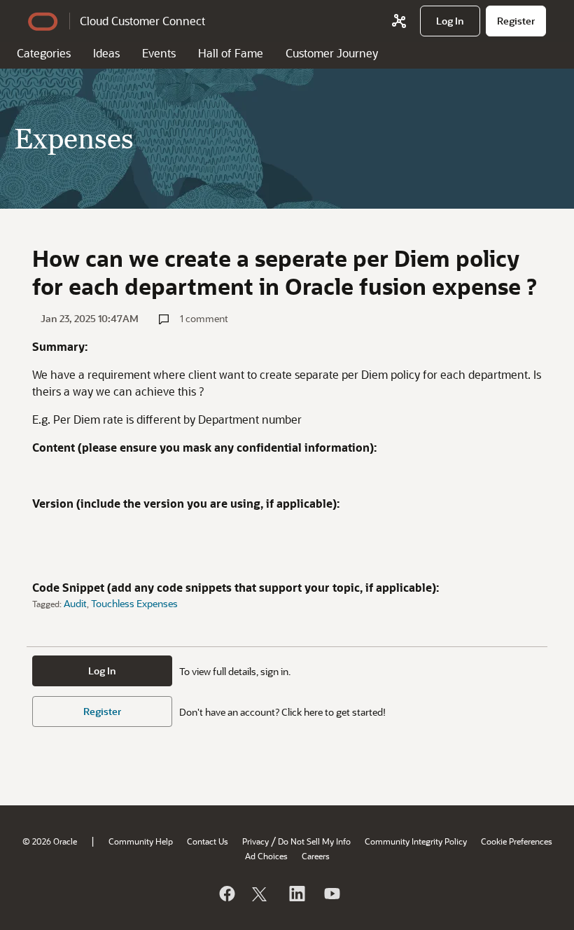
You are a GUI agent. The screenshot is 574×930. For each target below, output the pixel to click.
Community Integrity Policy (416, 841)
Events (159, 53)
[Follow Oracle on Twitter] (261, 893)
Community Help (140, 841)
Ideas (106, 53)
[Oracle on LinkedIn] (296, 893)
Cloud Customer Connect (142, 20)
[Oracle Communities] (399, 21)
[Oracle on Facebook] (226, 893)
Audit (75, 603)
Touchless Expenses (134, 603)
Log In (102, 670)
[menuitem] (450, 21)
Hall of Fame (230, 53)
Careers (316, 855)
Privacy (255, 841)
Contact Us (207, 841)
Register (102, 711)
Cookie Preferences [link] (516, 841)
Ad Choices (266, 855)
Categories (44, 53)
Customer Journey (332, 53)
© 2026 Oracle (49, 841)
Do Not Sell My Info (314, 841)
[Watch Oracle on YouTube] (331, 893)
